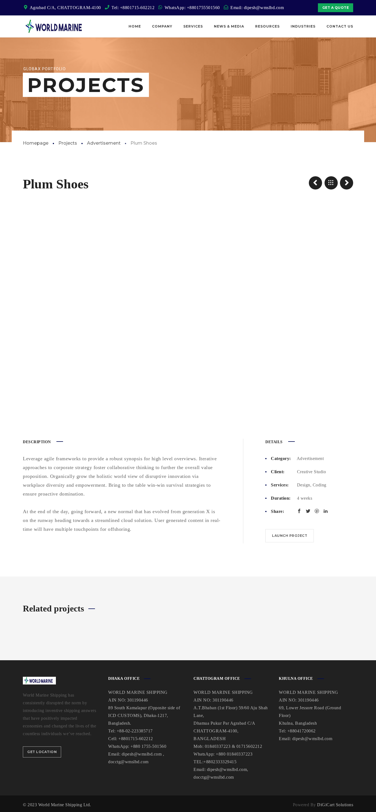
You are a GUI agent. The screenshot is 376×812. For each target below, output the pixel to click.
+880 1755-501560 (148, 746)
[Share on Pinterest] (317, 511)
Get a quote (335, 8)
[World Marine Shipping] (55, 26)
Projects (67, 143)
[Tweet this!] (308, 511)
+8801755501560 (203, 7)
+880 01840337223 (234, 754)
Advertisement (104, 143)
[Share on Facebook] (299, 511)
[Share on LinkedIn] (325, 511)
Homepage (35, 143)
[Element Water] (346, 183)
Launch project (289, 536)
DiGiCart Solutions (335, 804)
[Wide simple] (315, 183)
